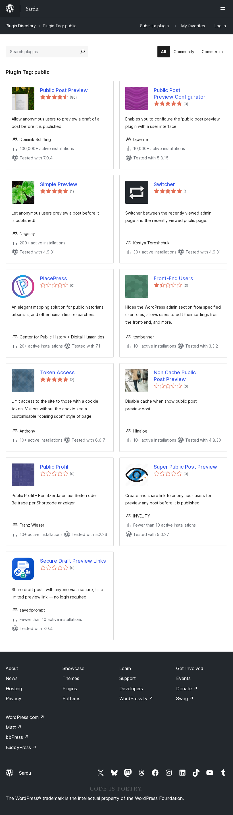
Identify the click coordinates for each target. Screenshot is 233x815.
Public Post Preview (64, 90)
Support (127, 678)
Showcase (73, 668)
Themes (71, 678)
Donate (186, 688)
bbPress (17, 737)
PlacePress (53, 278)
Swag (185, 698)
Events (183, 678)
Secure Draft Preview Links (73, 561)
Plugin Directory (21, 25)
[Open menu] (224, 8)
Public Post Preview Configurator (179, 93)
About (12, 668)
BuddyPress (21, 747)
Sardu (25, 773)
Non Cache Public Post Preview (175, 375)
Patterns (71, 698)
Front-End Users (173, 278)
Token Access (57, 372)
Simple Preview (58, 184)
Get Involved (189, 668)
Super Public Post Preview (185, 467)
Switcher (164, 184)
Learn (125, 668)
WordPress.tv (136, 698)
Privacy (13, 698)
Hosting (14, 688)
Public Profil (54, 467)
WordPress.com (25, 717)
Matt (14, 727)
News (12, 678)
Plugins (70, 688)
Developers (131, 688)
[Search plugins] (82, 51)
